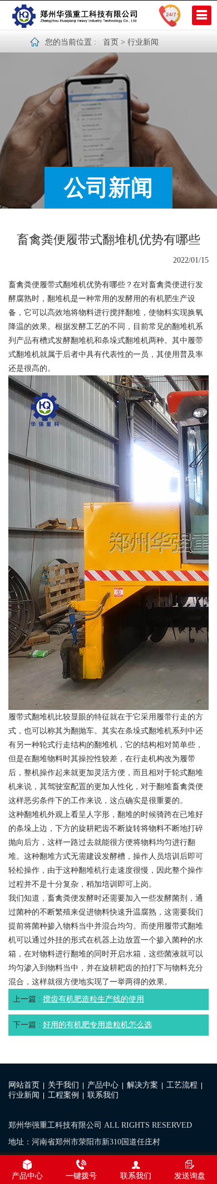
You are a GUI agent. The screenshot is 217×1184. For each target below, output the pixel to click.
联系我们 (103, 1095)
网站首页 (24, 1085)
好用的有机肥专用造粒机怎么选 (97, 1025)
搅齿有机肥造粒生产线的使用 (93, 999)
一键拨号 (81, 1176)
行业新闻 (143, 42)
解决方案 (142, 1085)
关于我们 (63, 1085)
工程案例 (63, 1095)
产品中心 (103, 1085)
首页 (111, 42)
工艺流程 (182, 1085)
